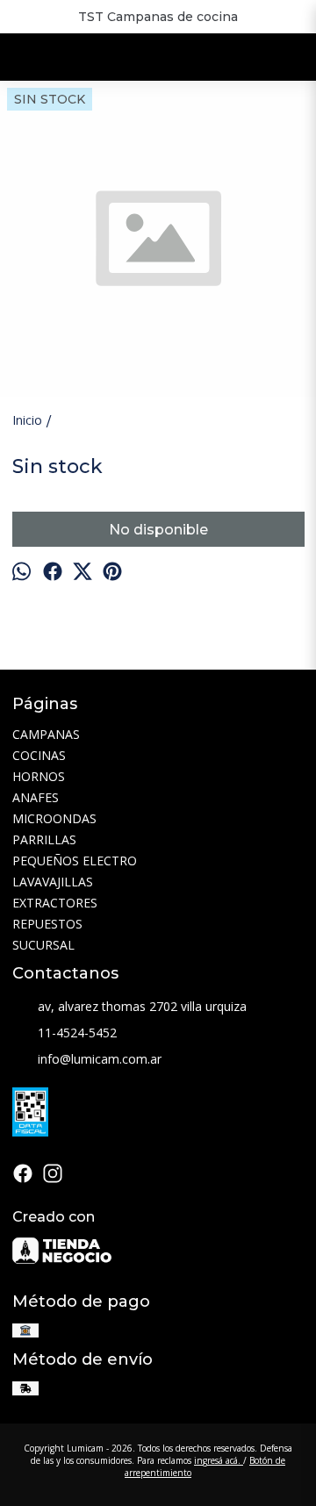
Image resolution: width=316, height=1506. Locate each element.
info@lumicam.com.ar (100, 1059)
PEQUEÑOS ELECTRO (74, 860)
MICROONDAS (54, 818)
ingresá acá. (218, 1460)
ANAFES (35, 797)
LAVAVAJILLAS (52, 881)
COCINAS (39, 755)
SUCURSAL (43, 944)
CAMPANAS (46, 734)
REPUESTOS (47, 923)
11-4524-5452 (77, 1032)
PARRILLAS (44, 839)
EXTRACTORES (54, 902)
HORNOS (38, 776)
